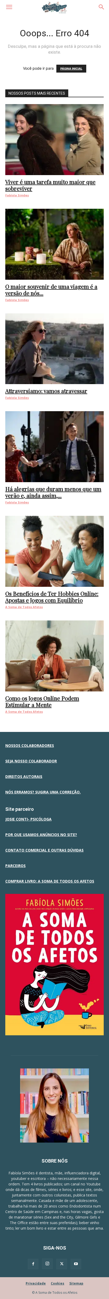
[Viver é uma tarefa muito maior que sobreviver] (54, 139)
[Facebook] (33, 1264)
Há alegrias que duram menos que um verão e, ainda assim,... (53, 492)
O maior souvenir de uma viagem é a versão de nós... (51, 290)
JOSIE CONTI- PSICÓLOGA (28, 819)
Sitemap (76, 1283)
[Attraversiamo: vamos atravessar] (54, 348)
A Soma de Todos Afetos (24, 607)
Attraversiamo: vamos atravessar (46, 390)
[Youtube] (76, 1264)
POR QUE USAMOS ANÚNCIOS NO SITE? (41, 834)
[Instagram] (47, 1264)
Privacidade (36, 1283)
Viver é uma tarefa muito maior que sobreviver (50, 185)
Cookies (57, 1283)
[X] (61, 1264)
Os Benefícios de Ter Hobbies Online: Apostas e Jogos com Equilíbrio (51, 597)
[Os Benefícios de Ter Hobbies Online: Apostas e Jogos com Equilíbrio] (54, 551)
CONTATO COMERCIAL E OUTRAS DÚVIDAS (44, 850)
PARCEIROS (15, 865)
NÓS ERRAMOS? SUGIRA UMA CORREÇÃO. (43, 791)
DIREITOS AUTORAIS (23, 776)
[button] (9, 7)
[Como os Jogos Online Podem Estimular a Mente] (54, 655)
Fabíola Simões (17, 195)
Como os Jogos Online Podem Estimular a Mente (42, 701)
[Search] (101, 7)
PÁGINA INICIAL (71, 68)
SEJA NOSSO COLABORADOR (31, 760)
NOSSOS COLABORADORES (29, 745)
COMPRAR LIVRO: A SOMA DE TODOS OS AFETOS (49, 881)
